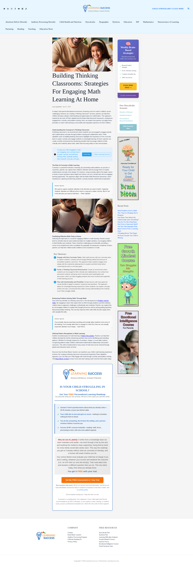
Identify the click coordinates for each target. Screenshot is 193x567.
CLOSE (151, 233)
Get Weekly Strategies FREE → (96, 318)
